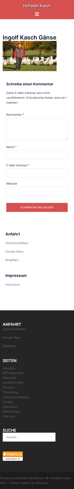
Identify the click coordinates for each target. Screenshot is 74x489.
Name (11, 147)
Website (11, 183)
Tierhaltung (10, 392)
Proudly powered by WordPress (21, 478)
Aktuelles (9, 368)
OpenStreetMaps (16, 243)
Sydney (25, 483)
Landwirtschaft (13, 382)
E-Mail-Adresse (17, 165)
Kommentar (15, 114)
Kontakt (8, 402)
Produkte (9, 387)
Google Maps (14, 251)
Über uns (9, 416)
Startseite (9, 377)
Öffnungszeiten (13, 373)
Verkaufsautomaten (16, 397)
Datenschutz (11, 411)
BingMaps (12, 260)
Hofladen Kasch (37, 6)
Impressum (12, 284)
